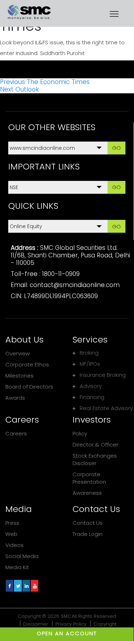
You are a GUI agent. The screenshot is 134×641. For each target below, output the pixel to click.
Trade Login (88, 534)
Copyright (105, 624)
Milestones (19, 375)
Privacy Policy (70, 624)
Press (12, 523)
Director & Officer (95, 444)
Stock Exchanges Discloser (95, 459)
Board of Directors (29, 386)
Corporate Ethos (27, 364)
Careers (16, 433)
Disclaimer (35, 624)
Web (11, 534)
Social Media (22, 556)
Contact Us (88, 523)
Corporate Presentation (89, 477)
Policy (80, 433)
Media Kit (17, 567)
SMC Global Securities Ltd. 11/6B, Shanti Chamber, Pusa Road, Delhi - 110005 (70, 255)
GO (116, 148)
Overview (17, 353)
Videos (14, 545)
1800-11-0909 (61, 274)
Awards (15, 397)
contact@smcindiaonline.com (75, 285)
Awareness (87, 493)
